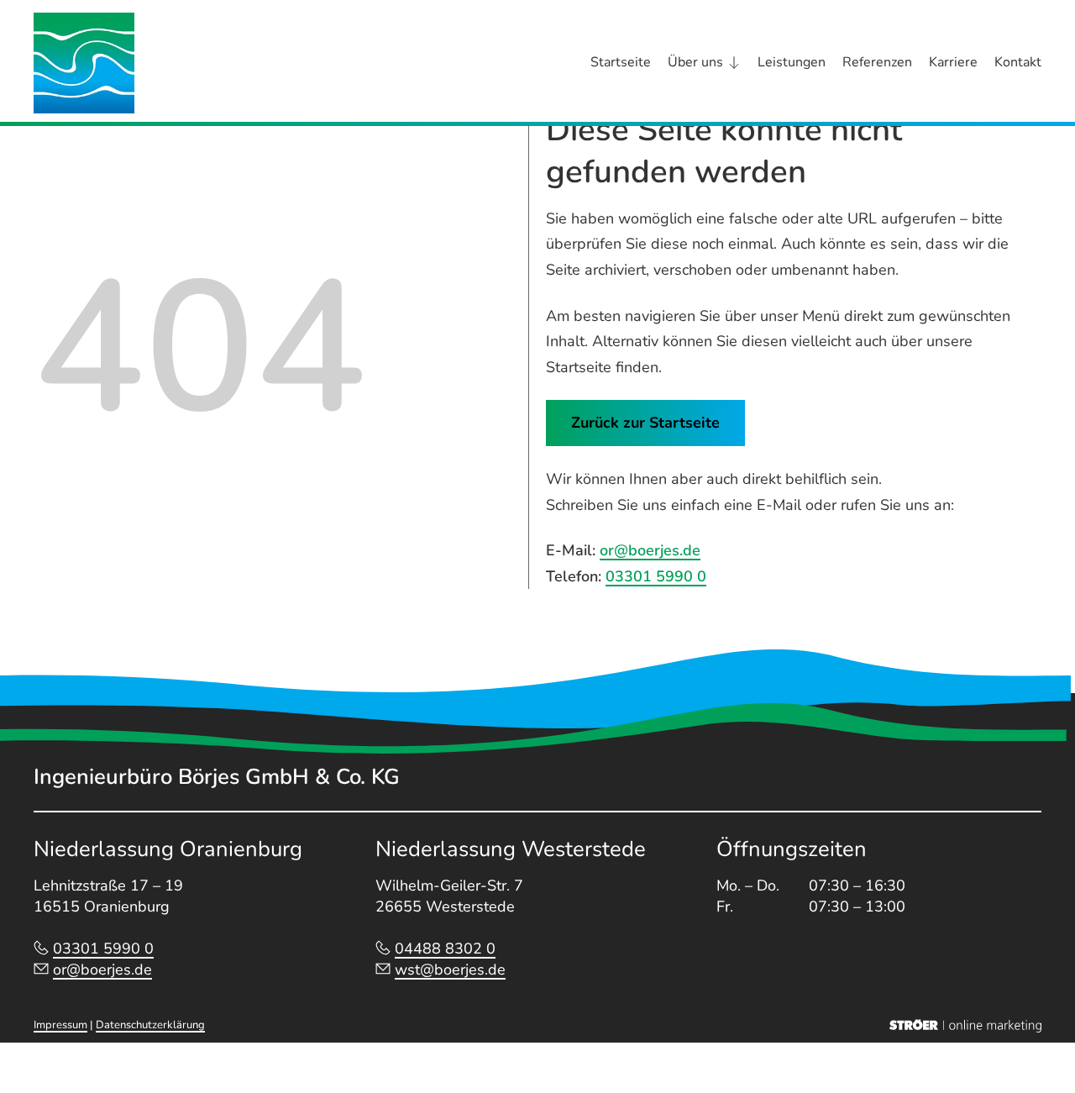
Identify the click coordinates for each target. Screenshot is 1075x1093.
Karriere (953, 62)
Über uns (695, 62)
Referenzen (877, 62)
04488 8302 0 (445, 948)
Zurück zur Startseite (645, 423)
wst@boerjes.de (450, 969)
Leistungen (792, 62)
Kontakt (1017, 62)
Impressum (60, 1025)
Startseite (620, 62)
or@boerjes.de (650, 550)
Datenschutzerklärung (150, 1025)
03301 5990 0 (656, 576)
